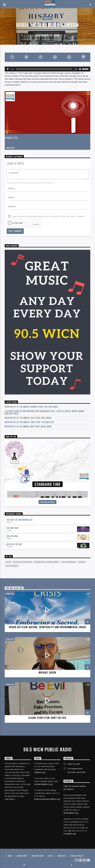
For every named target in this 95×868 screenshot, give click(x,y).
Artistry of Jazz (14, 544)
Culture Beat (12, 527)
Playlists (61, 856)
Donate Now (22, 856)
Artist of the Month (22, 562)
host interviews (68, 562)
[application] (47, 69)
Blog (50, 856)
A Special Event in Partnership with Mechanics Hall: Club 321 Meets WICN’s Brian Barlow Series (44, 412)
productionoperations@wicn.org (47, 799)
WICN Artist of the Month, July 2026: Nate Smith (28, 418)
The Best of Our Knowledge (19, 519)
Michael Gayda (47, 672)
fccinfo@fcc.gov (69, 833)
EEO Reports (68, 789)
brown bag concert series (47, 562)
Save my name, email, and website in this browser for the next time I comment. (48, 216)
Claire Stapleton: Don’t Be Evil (47, 718)
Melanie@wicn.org (70, 813)
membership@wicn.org (43, 784)
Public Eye (47, 18)
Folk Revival (12, 536)
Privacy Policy (77, 856)
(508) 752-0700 (74, 764)
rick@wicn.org (39, 772)
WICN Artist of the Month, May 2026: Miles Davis (28, 426)
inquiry (81, 562)
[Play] (8, 69)
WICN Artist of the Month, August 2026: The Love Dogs (31, 407)
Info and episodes (47, 502)
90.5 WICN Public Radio (47, 749)
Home (10, 856)
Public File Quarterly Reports (74, 786)
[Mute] (80, 69)
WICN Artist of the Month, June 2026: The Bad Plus (29, 422)
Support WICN (38, 856)
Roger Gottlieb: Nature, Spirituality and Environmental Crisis (47, 627)
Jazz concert (12, 566)
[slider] (85, 69)
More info (10, 148)
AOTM (8, 562)
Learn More (10, 799)
